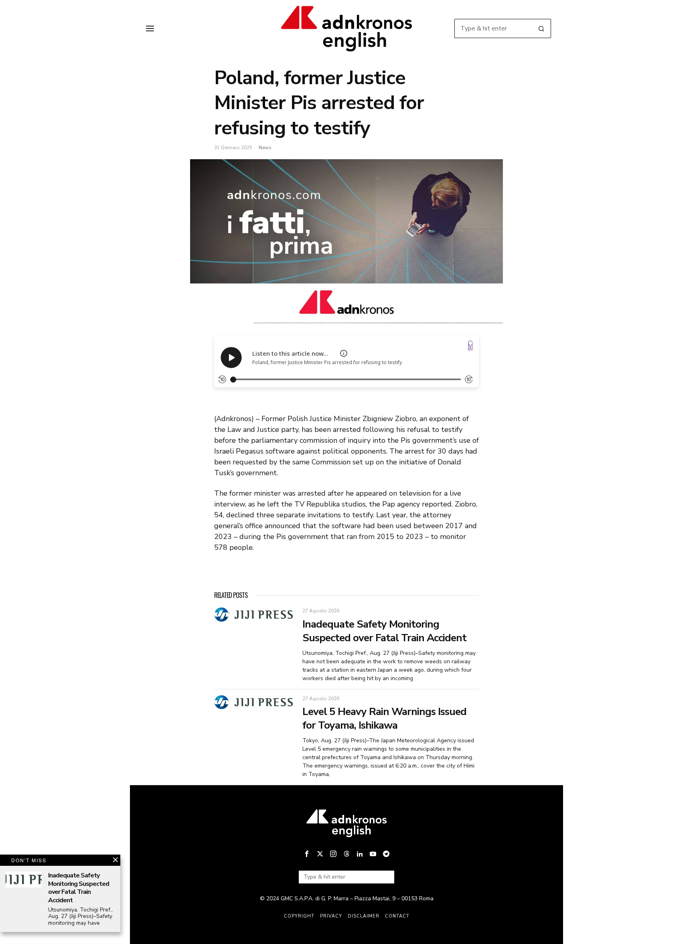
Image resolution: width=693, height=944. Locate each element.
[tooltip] (307, 854)
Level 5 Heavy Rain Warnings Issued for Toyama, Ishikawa (384, 718)
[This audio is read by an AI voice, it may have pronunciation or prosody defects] (343, 353)
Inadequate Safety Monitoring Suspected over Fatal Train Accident (384, 631)
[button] (541, 28)
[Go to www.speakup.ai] (470, 345)
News (265, 147)
